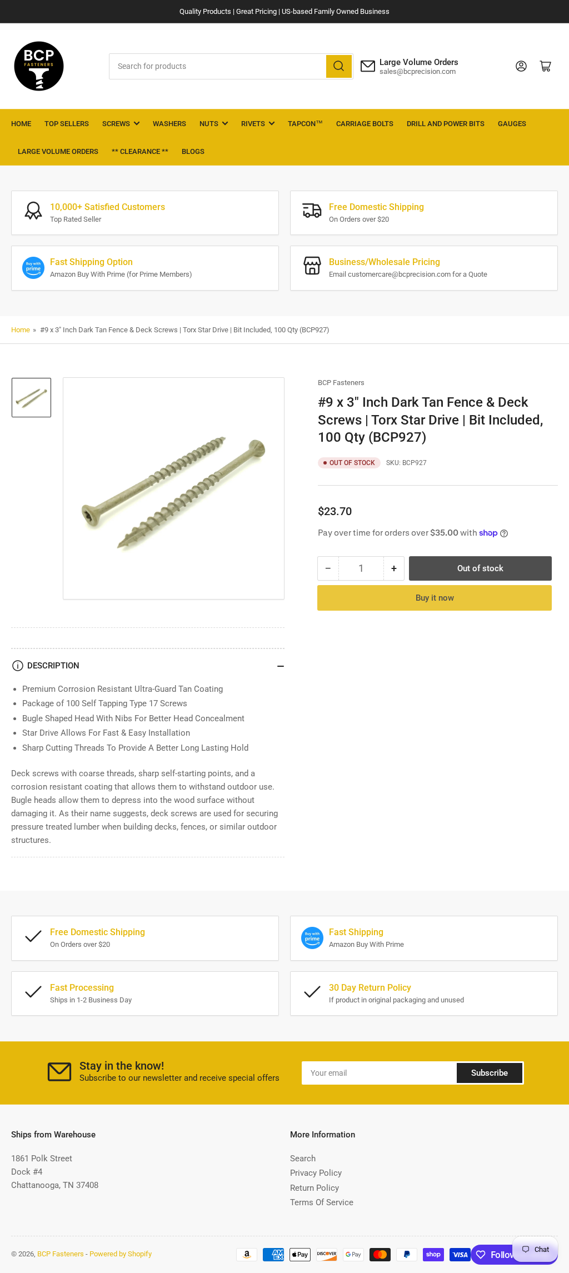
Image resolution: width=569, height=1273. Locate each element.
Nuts (208, 123)
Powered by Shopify (120, 1254)
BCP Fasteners (341, 382)
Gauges (512, 123)
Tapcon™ (305, 123)
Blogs (193, 151)
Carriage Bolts (364, 123)
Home (21, 123)
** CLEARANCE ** (140, 151)
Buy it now (435, 598)
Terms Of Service (321, 1202)
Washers (169, 123)
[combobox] (231, 66)
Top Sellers (66, 123)
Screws (116, 123)
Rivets (253, 123)
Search (303, 1159)
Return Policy (314, 1188)
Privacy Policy (316, 1173)
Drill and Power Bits (446, 123)
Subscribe (489, 1073)
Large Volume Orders (58, 151)
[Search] (339, 66)
